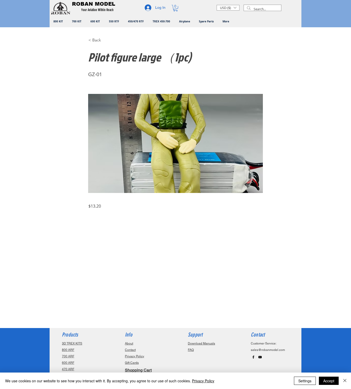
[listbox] (228, 8)
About (129, 343)
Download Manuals (201, 343)
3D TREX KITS (72, 343)
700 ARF (68, 356)
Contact (130, 350)
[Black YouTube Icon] (260, 357)
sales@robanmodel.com (268, 350)
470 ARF (68, 369)
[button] (98, 10)
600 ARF (68, 363)
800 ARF (68, 350)
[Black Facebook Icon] (253, 357)
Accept (328, 380)
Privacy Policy (203, 380)
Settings (304, 380)
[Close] (345, 381)
